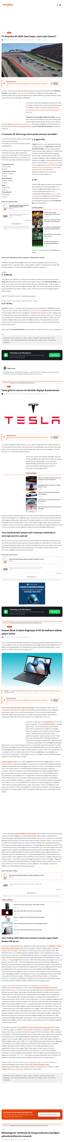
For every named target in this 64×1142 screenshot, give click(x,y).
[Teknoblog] (8, 5)
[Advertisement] (32, 1096)
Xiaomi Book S (49, 722)
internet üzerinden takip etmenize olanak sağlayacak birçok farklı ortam (43, 110)
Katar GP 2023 (22, 93)
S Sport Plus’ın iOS (53, 163)
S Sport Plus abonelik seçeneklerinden (49, 167)
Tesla (3, 445)
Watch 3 (14, 990)
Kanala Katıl (54, 355)
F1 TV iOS (32, 310)
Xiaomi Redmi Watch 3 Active (45, 988)
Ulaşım (8, 386)
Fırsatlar (9, 626)
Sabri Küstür (7, 40)
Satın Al (11, 208)
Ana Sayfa (3, 32)
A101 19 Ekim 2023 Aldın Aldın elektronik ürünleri (18, 707)
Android (34, 165)
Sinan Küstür (7, 394)
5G (43, 1039)
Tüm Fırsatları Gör (16, 223)
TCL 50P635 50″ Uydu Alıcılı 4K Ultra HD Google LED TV (37, 1027)
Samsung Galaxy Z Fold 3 (10, 761)
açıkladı (29, 445)
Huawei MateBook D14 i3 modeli (25, 833)
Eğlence (9, 32)
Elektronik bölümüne (17, 1069)
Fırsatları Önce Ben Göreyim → (49, 1114)
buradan (51, 329)
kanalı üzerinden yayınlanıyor (19, 124)
